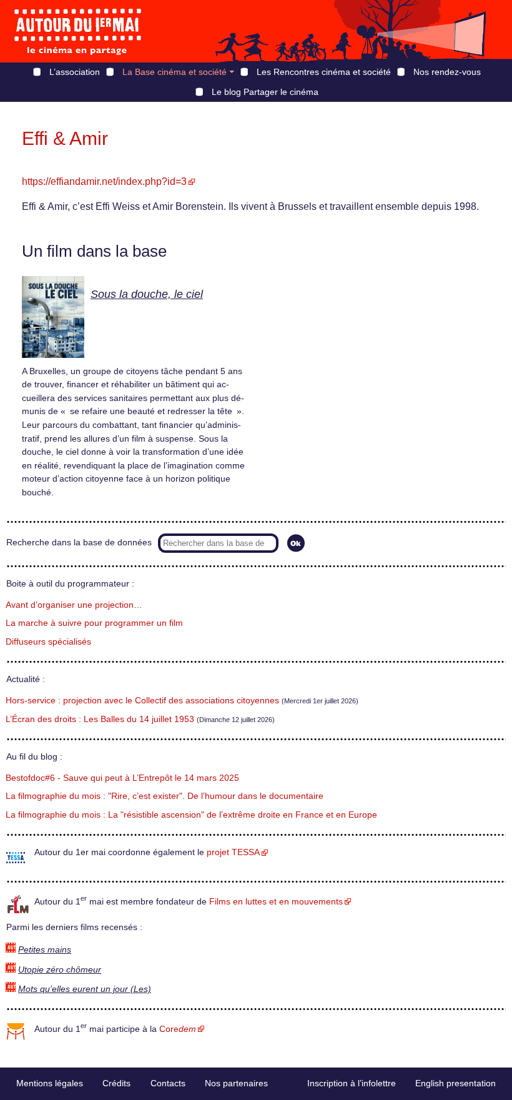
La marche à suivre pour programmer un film (94, 623)
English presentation (455, 1083)
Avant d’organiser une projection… (74, 605)
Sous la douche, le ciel (147, 294)
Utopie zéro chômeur (59, 969)
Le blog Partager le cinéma (265, 92)
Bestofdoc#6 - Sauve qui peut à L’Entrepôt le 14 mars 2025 (122, 778)
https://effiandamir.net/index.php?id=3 (104, 181)
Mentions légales (49, 1083)
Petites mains (44, 949)
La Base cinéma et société (174, 72)
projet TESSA (233, 852)
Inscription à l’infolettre (351, 1083)
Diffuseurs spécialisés (48, 642)
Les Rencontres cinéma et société (324, 72)
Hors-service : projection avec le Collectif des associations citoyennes (142, 700)
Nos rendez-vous (447, 72)
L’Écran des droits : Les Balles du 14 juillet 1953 (100, 719)
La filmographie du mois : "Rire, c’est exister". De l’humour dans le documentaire (164, 796)
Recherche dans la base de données (79, 542)
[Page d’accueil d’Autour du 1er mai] (78, 31)
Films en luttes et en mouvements (276, 901)
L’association (74, 72)
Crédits (116, 1083)
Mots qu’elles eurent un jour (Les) (84, 989)
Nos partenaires (236, 1083)
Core (177, 1029)
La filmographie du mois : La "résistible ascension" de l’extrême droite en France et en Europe (191, 815)
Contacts (167, 1083)
